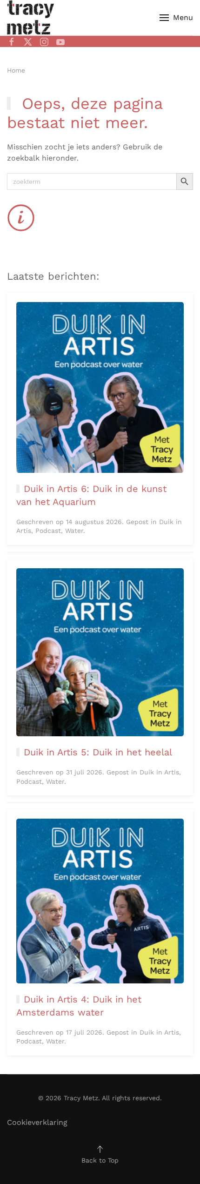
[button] (176, 17)
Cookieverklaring (37, 1122)
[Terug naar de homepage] (30, 17)
